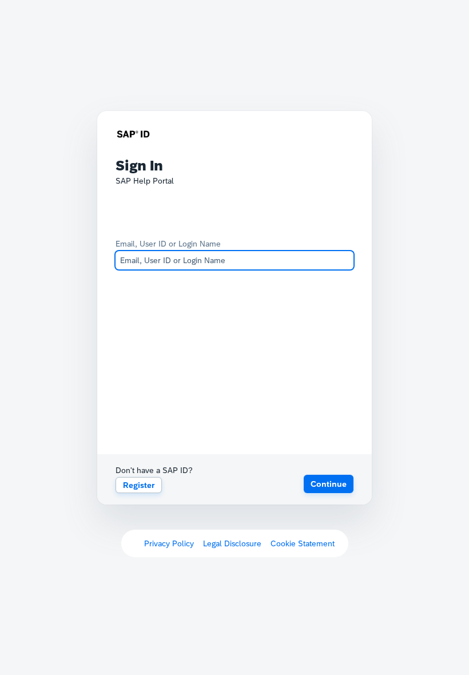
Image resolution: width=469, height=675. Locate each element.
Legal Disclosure (232, 543)
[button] (328, 484)
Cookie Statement (303, 543)
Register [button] (138, 485)
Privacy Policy (169, 543)
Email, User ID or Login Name (168, 243)
